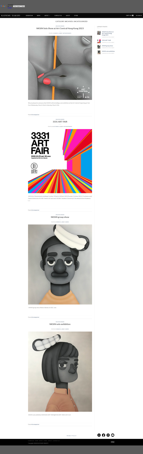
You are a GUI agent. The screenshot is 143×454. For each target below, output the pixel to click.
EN (139, 15)
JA (141, 15)
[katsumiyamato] (10, 15)
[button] (49, 15)
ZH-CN (137, 15)
